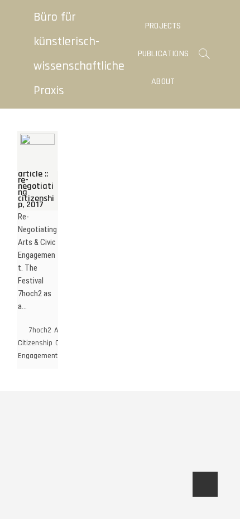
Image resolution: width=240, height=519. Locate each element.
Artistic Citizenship (47, 336)
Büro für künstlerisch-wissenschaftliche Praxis (78, 54)
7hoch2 (40, 330)
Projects (163, 26)
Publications (163, 54)
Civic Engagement (44, 349)
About (163, 81)
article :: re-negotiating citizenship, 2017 (36, 189)
